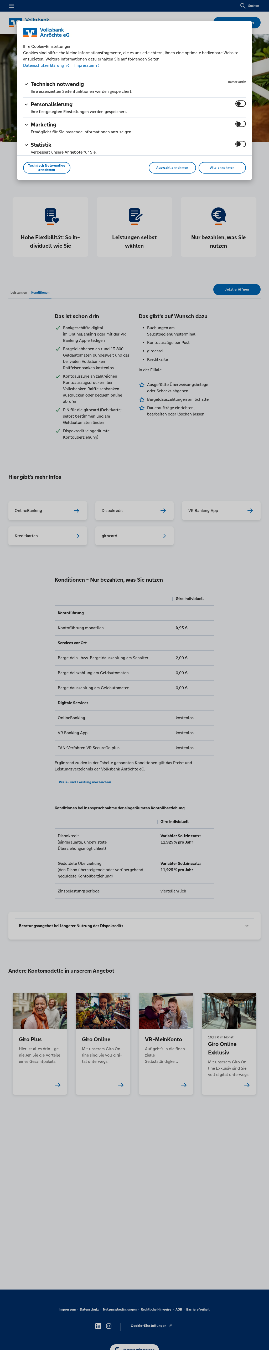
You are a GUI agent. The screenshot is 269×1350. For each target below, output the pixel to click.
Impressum (84, 65)
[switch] (240, 103)
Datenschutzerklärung (44, 65)
